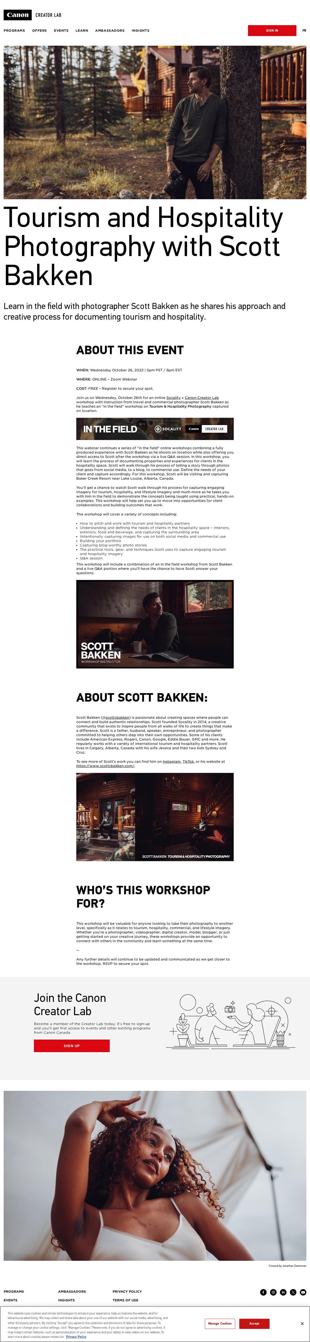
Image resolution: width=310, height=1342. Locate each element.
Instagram (172, 761)
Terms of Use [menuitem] (125, 1300)
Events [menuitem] (61, 30)
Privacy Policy (76, 1337)
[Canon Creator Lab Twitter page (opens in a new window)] (293, 1294)
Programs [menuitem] (14, 30)
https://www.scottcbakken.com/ (105, 766)
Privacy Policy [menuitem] (127, 1291)
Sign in (272, 31)
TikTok (188, 761)
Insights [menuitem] (141, 30)
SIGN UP (72, 1046)
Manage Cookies (220, 1324)
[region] (155, 1324)
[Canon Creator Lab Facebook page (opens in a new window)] (263, 1294)
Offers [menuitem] (39, 30)
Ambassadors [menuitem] (109, 30)
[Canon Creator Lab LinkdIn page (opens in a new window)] (283, 1294)
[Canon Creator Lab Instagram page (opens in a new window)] (273, 1294)
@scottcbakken (115, 717)
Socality (173, 398)
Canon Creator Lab (202, 398)
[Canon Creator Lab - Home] (34, 15)
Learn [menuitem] (82, 30)
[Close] (302, 1323)
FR (304, 31)
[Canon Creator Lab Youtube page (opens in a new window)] (303, 1294)
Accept (254, 1324)
